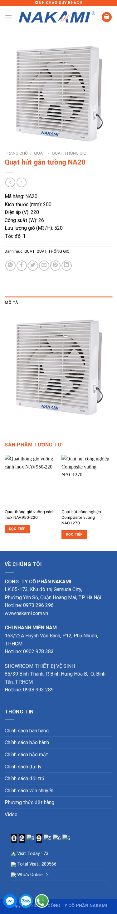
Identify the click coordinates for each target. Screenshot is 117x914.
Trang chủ (16, 153)
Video (11, 814)
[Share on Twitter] (33, 265)
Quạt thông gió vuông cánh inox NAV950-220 (30, 514)
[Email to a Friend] (44, 265)
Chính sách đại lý (23, 767)
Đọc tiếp (17, 529)
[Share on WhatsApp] (10, 265)
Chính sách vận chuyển (29, 791)
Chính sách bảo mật (26, 755)
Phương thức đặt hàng (29, 802)
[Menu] (8, 17)
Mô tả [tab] (11, 302)
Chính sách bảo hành (27, 742)
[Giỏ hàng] (107, 17)
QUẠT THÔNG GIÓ (69, 153)
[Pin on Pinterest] (55, 265)
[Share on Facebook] (22, 265)
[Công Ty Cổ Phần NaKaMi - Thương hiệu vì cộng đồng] (57, 17)
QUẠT (40, 153)
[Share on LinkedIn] (66, 265)
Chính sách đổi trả (24, 778)
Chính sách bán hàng (27, 731)
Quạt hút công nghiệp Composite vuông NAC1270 (81, 517)
